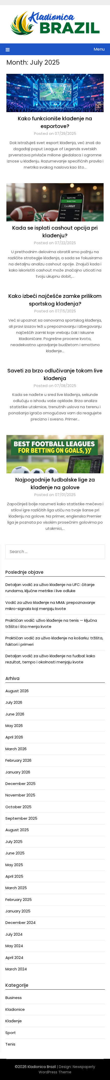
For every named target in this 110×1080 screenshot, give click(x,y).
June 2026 (14, 714)
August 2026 (17, 691)
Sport (10, 1032)
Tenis (10, 1044)
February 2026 (18, 760)
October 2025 (18, 806)
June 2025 (15, 853)
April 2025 (14, 876)
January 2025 (17, 911)
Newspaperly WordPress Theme (67, 1069)
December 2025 (20, 783)
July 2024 (14, 934)
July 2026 (13, 702)
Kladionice (15, 1009)
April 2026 (14, 737)
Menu (99, 49)
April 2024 (14, 957)
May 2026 (14, 725)
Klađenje (13, 1021)
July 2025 (14, 841)
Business (13, 997)
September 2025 (21, 818)
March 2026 (16, 749)
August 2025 (17, 829)
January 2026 (17, 772)
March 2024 (16, 969)
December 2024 (20, 922)
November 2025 (20, 795)
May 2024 (14, 945)
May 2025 (14, 864)
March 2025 (16, 887)
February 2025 (18, 899)
